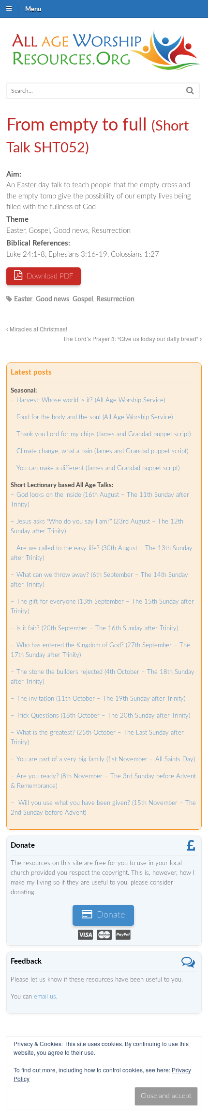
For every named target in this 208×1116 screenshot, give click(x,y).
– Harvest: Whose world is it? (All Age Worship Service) (88, 400)
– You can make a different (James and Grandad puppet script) (95, 468)
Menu (33, 9)
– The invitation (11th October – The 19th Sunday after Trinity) (98, 699)
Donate (109, 915)
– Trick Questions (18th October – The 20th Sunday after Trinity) (100, 716)
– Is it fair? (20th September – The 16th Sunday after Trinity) (94, 628)
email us (45, 997)
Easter (23, 299)
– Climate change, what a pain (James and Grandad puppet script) (99, 451)
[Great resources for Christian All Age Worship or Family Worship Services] (104, 64)
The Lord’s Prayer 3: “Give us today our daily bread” (131, 339)
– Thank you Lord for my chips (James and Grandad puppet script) (101, 434)
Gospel (83, 299)
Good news (52, 299)
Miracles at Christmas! (37, 329)
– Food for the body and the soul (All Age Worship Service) (92, 417)
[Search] (190, 90)
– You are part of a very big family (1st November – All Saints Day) (103, 759)
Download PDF (49, 276)
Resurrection (115, 299)
